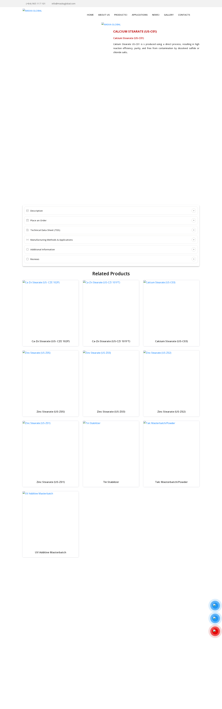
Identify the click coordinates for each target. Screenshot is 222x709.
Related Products (111, 273)
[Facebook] (184, 4)
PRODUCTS (120, 14)
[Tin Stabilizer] (111, 449)
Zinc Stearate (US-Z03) (111, 411)
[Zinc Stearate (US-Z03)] (111, 379)
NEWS (155, 14)
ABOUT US (104, 14)
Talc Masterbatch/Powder (171, 482)
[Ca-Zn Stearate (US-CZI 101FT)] (111, 308)
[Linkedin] (189, 4)
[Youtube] (194, 4)
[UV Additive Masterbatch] (51, 519)
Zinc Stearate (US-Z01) (51, 482)
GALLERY (169, 14)
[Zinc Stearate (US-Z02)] (171, 379)
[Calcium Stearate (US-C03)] (171, 308)
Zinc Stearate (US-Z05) (51, 411)
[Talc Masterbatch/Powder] (171, 449)
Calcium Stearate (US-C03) (171, 341)
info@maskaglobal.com (63, 3)
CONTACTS (184, 14)
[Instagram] (198, 4)
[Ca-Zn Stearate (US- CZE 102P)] (51, 308)
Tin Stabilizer (111, 482)
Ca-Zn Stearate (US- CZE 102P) (51, 341)
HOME (90, 14)
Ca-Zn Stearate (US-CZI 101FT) (111, 341)
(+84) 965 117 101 (36, 3)
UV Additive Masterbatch (50, 552)
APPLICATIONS (140, 14)
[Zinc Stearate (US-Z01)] (51, 449)
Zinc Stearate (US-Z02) (171, 411)
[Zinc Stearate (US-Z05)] (51, 379)
